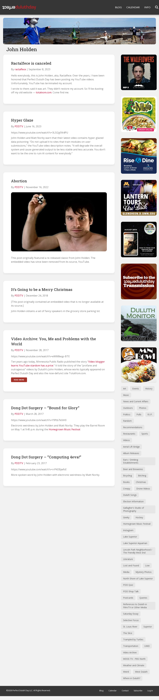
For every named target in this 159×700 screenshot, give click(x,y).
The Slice (127, 633)
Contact (125, 690)
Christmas (141, 482)
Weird (126, 671)
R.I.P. (150, 414)
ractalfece (20, 69)
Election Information (133, 501)
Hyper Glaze (22, 120)
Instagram (128, 530)
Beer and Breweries (133, 469)
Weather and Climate (133, 665)
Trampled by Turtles (133, 639)
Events (135, 388)
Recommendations (132, 427)
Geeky (126, 517)
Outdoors (128, 407)
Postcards (128, 597)
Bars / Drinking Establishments (130, 461)
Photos (142, 407)
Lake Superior (130, 536)
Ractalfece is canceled (31, 63)
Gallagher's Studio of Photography (133, 509)
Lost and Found (131, 565)
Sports (144, 433)
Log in (150, 690)
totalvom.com (44, 92)
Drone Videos (143, 488)
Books (126, 482)
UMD (147, 645)
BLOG (118, 7)
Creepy (126, 488)
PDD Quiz (128, 584)
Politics (126, 414)
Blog (101, 690)
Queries (143, 597)
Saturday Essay (130, 613)
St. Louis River (130, 626)
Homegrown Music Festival (64, 429)
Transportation (130, 645)
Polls (138, 414)
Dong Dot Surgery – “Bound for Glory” (45, 407)
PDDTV (19, 126)
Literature (128, 559)
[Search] (155, 7)
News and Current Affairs (135, 401)
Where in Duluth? (131, 678)
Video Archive (130, 652)
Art (124, 388)
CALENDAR (133, 7)
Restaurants (129, 433)
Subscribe (138, 690)
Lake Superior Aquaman (135, 543)
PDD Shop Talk (131, 591)
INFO (147, 7)
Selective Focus (131, 620)
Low (147, 565)
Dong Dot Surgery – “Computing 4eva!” (46, 457)
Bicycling (127, 475)
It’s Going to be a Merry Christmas (41, 289)
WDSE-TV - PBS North (134, 658)
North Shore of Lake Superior (138, 578)
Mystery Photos (144, 572)
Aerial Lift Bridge (131, 446)
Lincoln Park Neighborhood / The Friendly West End (137, 551)
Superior (147, 626)
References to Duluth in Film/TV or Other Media (135, 606)
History (148, 388)
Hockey (139, 517)
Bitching (142, 475)
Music (126, 395)
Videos (126, 440)
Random (127, 420)
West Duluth (141, 671)
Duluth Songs (130, 494)
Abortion (19, 180)
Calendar (113, 690)
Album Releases (131, 453)
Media (126, 572)
